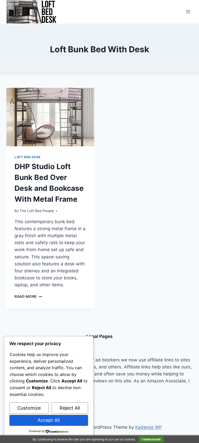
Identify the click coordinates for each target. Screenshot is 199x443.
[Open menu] (188, 12)
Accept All (49, 420)
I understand (151, 439)
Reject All (70, 408)
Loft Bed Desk (28, 157)
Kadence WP (148, 427)
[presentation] (50, 117)
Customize (29, 408)
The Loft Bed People (37, 211)
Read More (28, 296)
